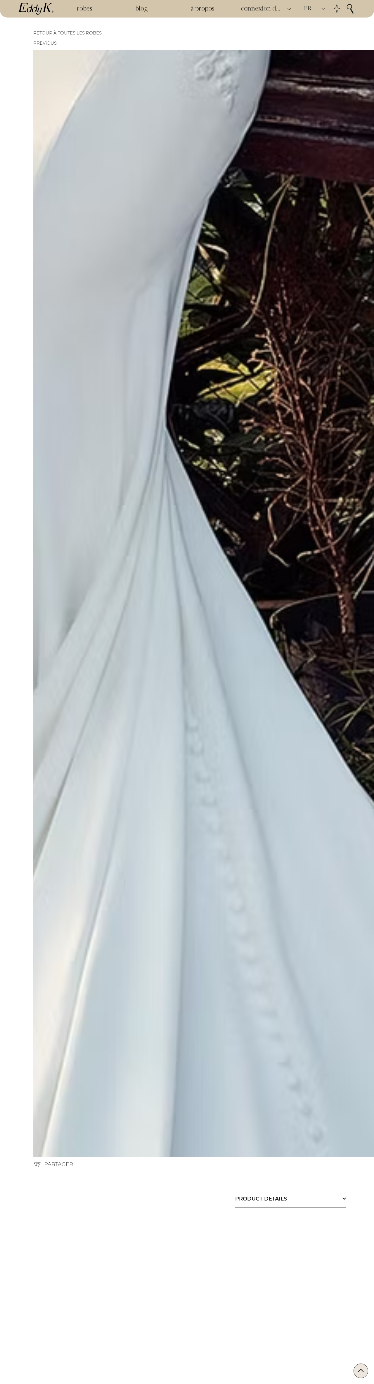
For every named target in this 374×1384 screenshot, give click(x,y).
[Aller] (361, 1371)
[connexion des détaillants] (289, 8)
